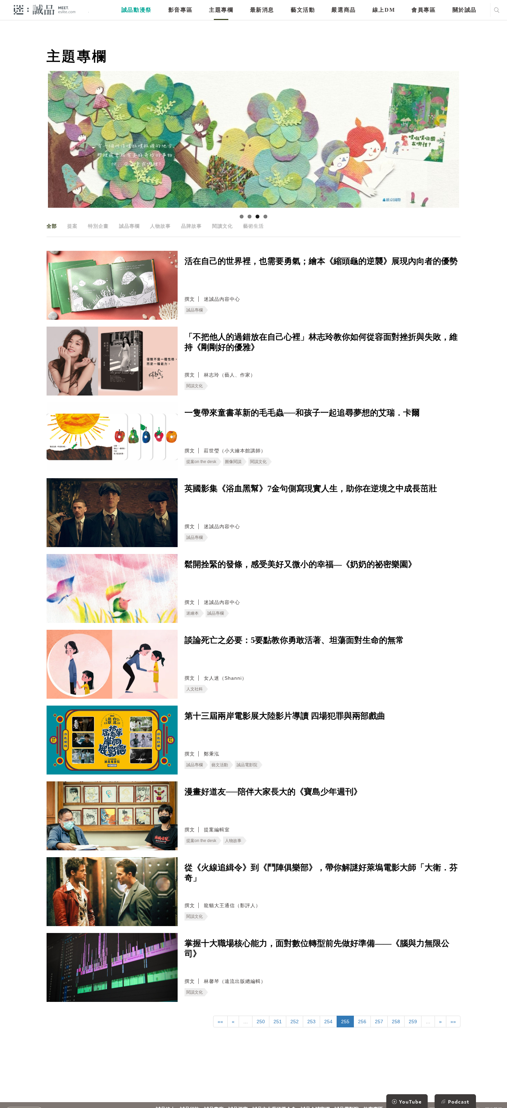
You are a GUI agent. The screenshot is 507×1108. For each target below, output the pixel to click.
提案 (72, 226)
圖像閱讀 (233, 461)
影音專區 (180, 10)
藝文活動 (303, 10)
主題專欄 (221, 10)
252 (294, 1021)
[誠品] (45, 9)
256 (362, 1021)
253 (311, 1021)
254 (328, 1021)
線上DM (383, 10)
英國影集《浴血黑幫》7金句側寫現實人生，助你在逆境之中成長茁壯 (311, 488)
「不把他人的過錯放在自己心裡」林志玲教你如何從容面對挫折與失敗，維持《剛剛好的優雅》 (321, 342)
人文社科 (194, 689)
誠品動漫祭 (136, 10)
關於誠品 (465, 10)
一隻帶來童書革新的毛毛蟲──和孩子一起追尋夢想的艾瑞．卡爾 (302, 412)
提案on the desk (201, 461)
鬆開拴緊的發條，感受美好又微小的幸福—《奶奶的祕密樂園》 (300, 564)
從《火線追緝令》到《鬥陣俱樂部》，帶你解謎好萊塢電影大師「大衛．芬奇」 (321, 872)
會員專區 (423, 10)
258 (396, 1021)
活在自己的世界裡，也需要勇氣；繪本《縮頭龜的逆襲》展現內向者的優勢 (321, 261)
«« (220, 1021)
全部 (52, 226)
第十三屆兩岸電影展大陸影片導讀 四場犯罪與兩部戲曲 (285, 715)
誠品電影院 (247, 764)
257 (379, 1021)
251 (278, 1021)
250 (261, 1021)
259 (413, 1021)
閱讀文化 (222, 226)
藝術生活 (253, 226)
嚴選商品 (343, 10)
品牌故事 (191, 226)
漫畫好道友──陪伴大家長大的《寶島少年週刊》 (273, 791)
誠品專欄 (129, 226)
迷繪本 (192, 613)
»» (453, 1021)
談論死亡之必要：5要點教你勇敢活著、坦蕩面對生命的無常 (294, 640)
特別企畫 (98, 226)
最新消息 (262, 10)
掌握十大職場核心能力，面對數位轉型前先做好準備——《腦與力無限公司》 (317, 948)
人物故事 (160, 226)
